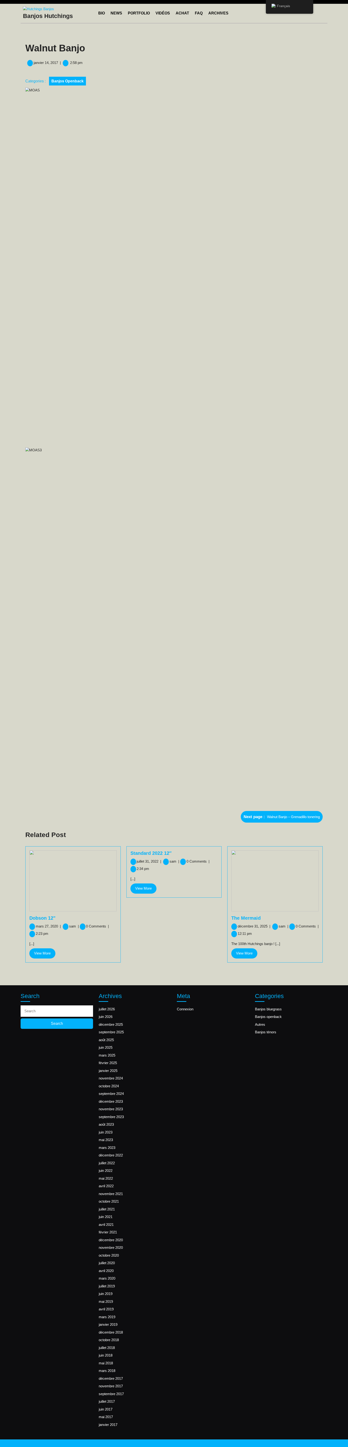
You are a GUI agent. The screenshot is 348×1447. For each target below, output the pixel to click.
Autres (260, 1024)
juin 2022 (105, 1171)
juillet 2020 (107, 1263)
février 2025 (108, 1063)
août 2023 (106, 1124)
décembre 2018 (111, 1332)
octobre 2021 (109, 1201)
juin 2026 (105, 1017)
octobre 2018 (109, 1340)
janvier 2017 (108, 1425)
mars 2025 (107, 1055)
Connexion (185, 1009)
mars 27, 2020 (48, 926)
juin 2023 (105, 1132)
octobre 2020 (109, 1255)
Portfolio (139, 13)
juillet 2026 (107, 1009)
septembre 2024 (111, 1094)
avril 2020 (106, 1271)
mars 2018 (107, 1371)
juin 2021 (105, 1217)
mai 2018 (106, 1363)
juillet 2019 (107, 1286)
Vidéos (163, 13)
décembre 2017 (111, 1378)
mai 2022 (106, 1178)
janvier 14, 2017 (46, 63)
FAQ (199, 13)
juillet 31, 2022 (149, 861)
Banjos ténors (265, 1032)
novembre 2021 (111, 1194)
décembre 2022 (111, 1155)
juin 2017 (105, 1409)
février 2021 (108, 1232)
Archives (218, 13)
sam (74, 926)
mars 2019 (107, 1317)
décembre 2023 (111, 1101)
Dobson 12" (42, 918)
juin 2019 (105, 1294)
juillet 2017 (107, 1401)
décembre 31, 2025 (254, 926)
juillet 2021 (107, 1209)
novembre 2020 (111, 1247)
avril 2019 (106, 1309)
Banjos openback (67, 81)
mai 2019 (106, 1301)
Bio (101, 13)
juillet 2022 (107, 1163)
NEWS (116, 13)
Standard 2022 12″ (151, 853)
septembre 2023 (111, 1117)
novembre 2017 (111, 1386)
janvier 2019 (108, 1324)
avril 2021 (106, 1225)
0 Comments (97, 926)
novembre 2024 (111, 1078)
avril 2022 (106, 1186)
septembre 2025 (111, 1032)
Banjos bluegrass (268, 1009)
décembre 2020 (111, 1240)
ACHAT (182, 13)
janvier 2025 (108, 1071)
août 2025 (106, 1040)
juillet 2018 (107, 1348)
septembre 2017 (111, 1394)
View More (44, 955)
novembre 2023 (111, 1109)
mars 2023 (107, 1148)
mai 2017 (106, 1417)
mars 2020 (107, 1278)
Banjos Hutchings (48, 16)
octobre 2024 (109, 1086)
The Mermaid (246, 918)
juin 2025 (105, 1047)
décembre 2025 (111, 1024)
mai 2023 (106, 1140)
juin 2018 (105, 1355)
